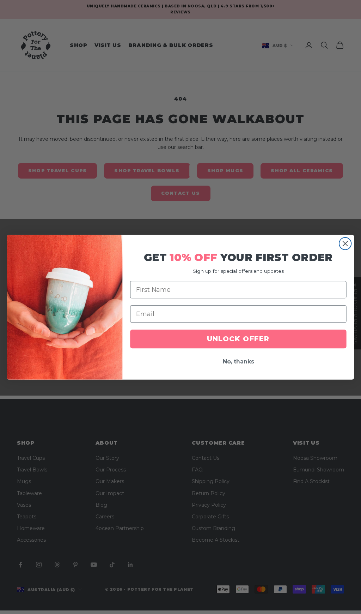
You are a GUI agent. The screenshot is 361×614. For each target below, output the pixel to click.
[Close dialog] (345, 243)
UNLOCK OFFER (238, 339)
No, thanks (238, 362)
